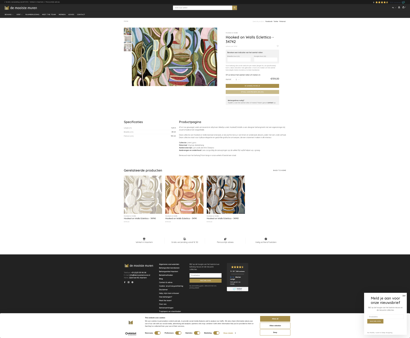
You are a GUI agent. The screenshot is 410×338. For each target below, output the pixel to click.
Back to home (279, 170)
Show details (228, 333)
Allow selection (275, 325)
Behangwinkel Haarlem (168, 271)
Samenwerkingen (166, 308)
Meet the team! (49, 14)
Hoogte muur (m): (260, 56)
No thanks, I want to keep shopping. (380, 333)
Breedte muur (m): (233, 56)
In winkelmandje (252, 86)
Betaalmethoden (166, 275)
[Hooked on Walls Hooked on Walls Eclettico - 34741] (184, 195)
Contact (81, 14)
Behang (8, 14)
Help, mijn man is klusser (169, 293)
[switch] (178, 333)
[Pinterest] (132, 282)
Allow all (275, 319)
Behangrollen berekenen (169, 268)
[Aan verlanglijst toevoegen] (278, 46)
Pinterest (282, 21)
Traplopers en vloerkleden (170, 311)
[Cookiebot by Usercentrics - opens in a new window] (131, 333)
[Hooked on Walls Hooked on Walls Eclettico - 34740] (143, 195)
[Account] (399, 8)
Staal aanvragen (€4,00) (252, 92)
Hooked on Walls (232, 33)
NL (393, 8)
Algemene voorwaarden (169, 264)
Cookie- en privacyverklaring (171, 286)
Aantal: (228, 79)
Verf (18, 14)
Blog (161, 279)
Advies (71, 14)
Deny (275, 332)
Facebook (268, 21)
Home (126, 21)
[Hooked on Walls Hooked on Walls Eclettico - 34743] (226, 195)
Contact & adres (165, 282)
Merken (62, 14)
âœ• (404, 296)
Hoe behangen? (165, 297)
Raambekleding (32, 14)
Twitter (276, 21)
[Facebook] (125, 282)
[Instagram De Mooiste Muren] (128, 282)
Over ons (162, 304)
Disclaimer (163, 290)
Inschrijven (205, 281)
